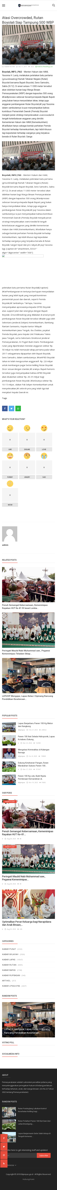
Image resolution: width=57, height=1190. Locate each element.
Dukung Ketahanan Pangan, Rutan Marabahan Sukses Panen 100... (33, 764)
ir (18, 743)
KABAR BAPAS (9, 970)
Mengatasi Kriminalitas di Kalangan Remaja (33, 751)
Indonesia (10, 1165)
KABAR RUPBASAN (11, 975)
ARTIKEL (6, 980)
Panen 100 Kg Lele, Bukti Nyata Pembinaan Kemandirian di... (32, 777)
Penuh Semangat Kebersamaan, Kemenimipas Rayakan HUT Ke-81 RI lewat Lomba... (25, 606)
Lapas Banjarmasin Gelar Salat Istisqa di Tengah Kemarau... (34, 1134)
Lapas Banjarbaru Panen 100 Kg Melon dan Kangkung (35, 725)
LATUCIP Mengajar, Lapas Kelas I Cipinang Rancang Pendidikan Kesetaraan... (27, 697)
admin (5, 545)
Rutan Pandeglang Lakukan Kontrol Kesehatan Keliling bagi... (32, 1109)
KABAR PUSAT (9, 949)
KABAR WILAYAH (10, 954)
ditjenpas (21, 730)
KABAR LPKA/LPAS (11, 985)
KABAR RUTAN (9, 66)
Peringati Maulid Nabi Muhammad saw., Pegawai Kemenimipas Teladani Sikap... (26, 652)
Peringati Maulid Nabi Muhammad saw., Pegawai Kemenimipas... (23, 878)
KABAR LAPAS (8, 959)
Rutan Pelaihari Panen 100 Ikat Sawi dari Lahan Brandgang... (34, 1122)
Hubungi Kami (28, 1179)
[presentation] (44, 1006)
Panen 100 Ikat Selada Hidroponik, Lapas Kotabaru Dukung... (36, 738)
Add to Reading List (45, 66)
